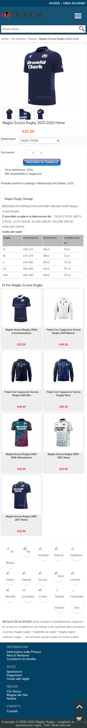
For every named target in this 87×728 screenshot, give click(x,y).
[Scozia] (43, 578)
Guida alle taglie (18, 678)
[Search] (82, 29)
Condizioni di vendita (21, 659)
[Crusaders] (26, 595)
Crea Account (74, 3)
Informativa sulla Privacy (24, 652)
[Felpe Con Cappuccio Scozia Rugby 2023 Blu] (21, 370)
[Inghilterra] (75, 553)
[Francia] (59, 553)
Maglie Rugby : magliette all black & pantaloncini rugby (51, 723)
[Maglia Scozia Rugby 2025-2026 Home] (9, 109)
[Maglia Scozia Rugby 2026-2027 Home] (21, 494)
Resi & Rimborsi (18, 655)
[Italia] (59, 576)
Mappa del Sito (17, 695)
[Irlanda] (26, 578)
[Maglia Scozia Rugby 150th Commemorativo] (21, 307)
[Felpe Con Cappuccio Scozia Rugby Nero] (63, 370)
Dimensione (8, 138)
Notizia (11, 698)
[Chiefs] (43, 595)
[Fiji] (26, 551)
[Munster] (10, 595)
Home (5, 38)
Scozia (32, 38)
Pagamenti (14, 675)
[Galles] (10, 578)
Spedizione (14, 671)
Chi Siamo (14, 691)
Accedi (54, 3)
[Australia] (43, 553)
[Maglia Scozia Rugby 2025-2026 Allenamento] (21, 432)
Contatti (12, 711)
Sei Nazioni (18, 38)
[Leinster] (75, 578)
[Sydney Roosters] (59, 600)
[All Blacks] (10, 557)
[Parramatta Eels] (75, 600)
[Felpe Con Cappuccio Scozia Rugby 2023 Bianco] (63, 307)
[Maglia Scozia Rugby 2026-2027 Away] (63, 432)
